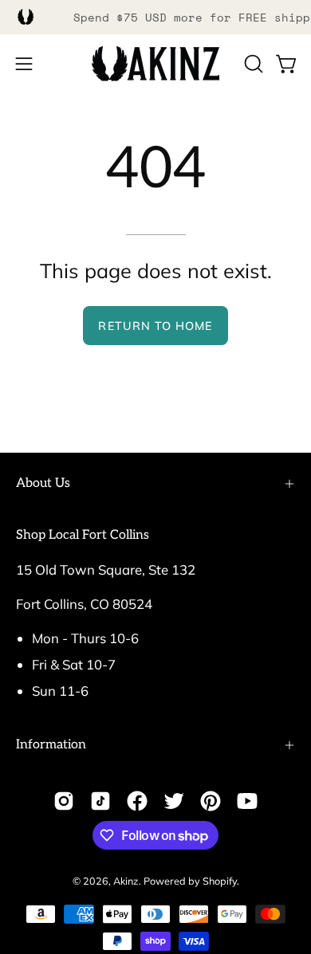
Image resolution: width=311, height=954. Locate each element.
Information (51, 744)
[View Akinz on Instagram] (64, 801)
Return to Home (155, 326)
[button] (252, 64)
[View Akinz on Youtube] (247, 801)
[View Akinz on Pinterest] (210, 801)
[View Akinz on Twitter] (174, 801)
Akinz (126, 880)
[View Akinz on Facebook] (137, 801)
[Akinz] (155, 64)
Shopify (220, 880)
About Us (43, 483)
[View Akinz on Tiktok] (100, 801)
